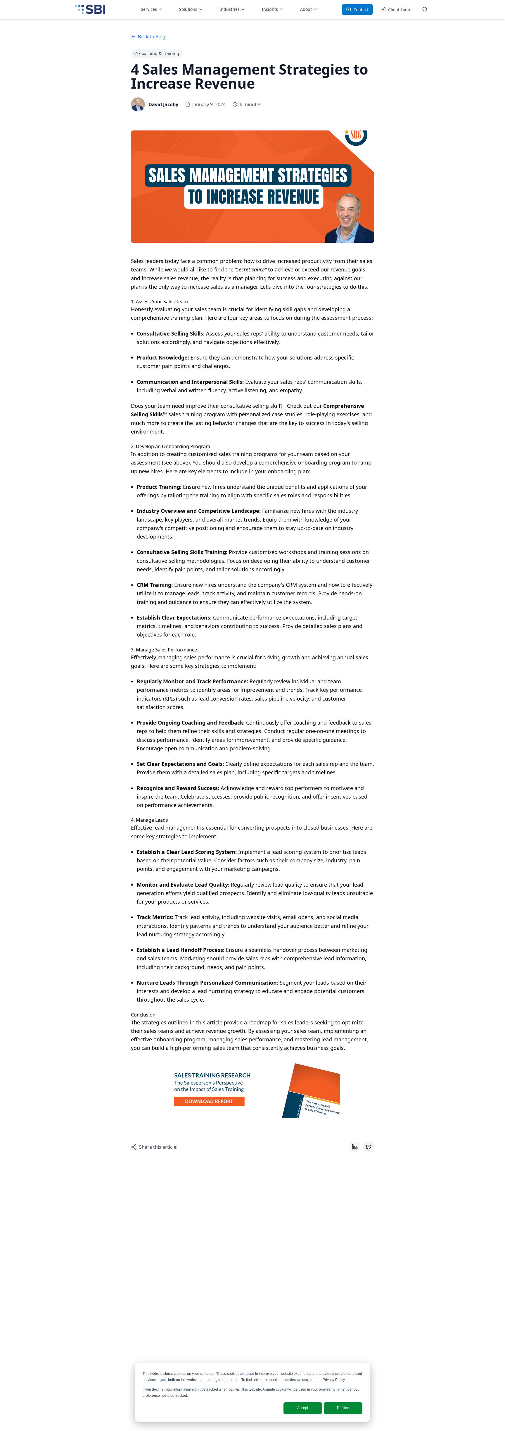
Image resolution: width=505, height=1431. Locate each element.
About (306, 9)
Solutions (188, 9)
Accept (302, 1408)
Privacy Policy (334, 1380)
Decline (343, 1408)
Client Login (399, 9)
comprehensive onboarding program (304, 462)
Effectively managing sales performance (180, 657)
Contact (360, 9)
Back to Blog (151, 36)
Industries (229, 9)
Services (149, 9)
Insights (270, 9)
